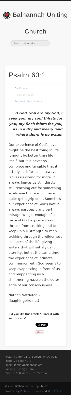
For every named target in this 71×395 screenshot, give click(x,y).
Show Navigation (57, 35)
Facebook (35, 53)
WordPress (54, 391)
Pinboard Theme (30, 391)
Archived (20, 101)
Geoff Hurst (21, 88)
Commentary (34, 101)
